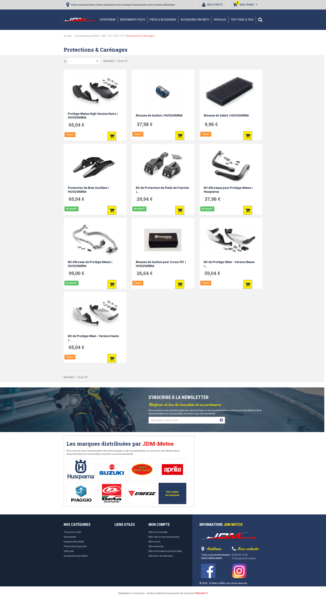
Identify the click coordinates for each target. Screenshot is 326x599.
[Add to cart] (111, 136)
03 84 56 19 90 (240, 554)
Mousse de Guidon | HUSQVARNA (159, 115)
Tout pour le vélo (242, 19)
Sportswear (107, 19)
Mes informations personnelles (165, 551)
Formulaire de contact (244, 558)
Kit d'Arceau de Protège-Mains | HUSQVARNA (90, 264)
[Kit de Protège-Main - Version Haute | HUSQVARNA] (95, 314)
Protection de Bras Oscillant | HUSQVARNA (88, 189)
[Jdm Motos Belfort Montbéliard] (78, 19)
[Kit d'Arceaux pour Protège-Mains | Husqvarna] (231, 165)
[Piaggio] (81, 493)
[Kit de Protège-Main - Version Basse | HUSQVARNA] (231, 239)
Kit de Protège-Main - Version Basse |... (229, 264)
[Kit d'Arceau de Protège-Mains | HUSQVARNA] (95, 239)
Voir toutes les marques (172, 493)
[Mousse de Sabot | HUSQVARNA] (231, 91)
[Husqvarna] (81, 469)
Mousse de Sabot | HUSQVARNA (226, 115)
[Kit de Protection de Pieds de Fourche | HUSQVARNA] (163, 165)
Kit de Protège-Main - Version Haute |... (93, 338)
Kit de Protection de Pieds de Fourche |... (162, 189)
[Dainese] (142, 493)
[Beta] (111, 493)
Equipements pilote (132, 19)
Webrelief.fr (201, 593)
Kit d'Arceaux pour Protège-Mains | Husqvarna (228, 189)
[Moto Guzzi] (142, 469)
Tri (65, 61)
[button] (260, 19)
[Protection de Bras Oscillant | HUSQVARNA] (95, 165)
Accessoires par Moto (195, 19)
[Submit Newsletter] (221, 420)
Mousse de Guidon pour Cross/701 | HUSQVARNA (161, 264)
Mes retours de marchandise (164, 536)
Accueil (67, 35)
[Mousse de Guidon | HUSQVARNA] (163, 91)
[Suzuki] (111, 469)
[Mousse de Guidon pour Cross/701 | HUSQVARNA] (163, 239)
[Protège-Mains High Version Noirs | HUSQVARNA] (95, 91)
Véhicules (220, 19)
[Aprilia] (172, 469)
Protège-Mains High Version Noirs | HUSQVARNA (93, 115)
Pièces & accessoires (163, 19)
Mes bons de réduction (161, 556)
